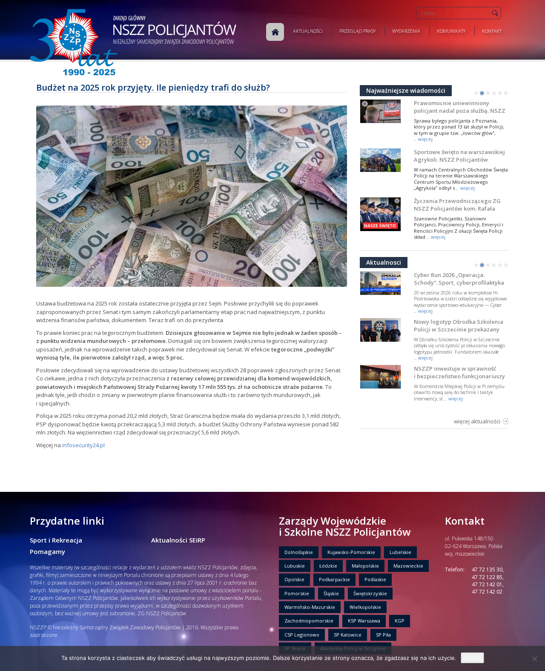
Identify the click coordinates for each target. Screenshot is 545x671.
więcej (425, 139)
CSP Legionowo (301, 634)
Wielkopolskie (365, 607)
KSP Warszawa (364, 620)
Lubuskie (294, 565)
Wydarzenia (406, 31)
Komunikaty (451, 31)
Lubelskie (400, 552)
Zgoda (472, 657)
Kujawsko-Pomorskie (351, 552)
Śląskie (331, 593)
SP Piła (383, 634)
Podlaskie (375, 579)
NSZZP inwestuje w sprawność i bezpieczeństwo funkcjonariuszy (459, 372)
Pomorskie (296, 593)
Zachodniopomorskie (308, 620)
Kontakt (492, 31)
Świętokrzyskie (370, 593)
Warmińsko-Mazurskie (309, 607)
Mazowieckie (408, 565)
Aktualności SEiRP (178, 540)
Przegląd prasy (357, 31)
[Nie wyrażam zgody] (534, 658)
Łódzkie (328, 565)
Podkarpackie (334, 579)
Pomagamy (47, 551)
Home (275, 32)
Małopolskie (365, 565)
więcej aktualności (477, 421)
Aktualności (308, 31)
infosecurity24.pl (83, 445)
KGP (399, 620)
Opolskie (294, 579)
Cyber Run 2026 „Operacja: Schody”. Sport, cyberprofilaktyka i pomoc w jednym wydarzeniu (459, 282)
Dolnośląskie (298, 552)
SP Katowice (347, 634)
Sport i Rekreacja (56, 540)
